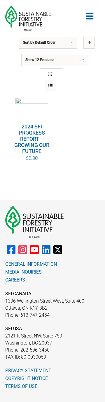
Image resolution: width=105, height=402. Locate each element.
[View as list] (50, 85)
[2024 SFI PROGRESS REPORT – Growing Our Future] (32, 110)
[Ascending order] (89, 43)
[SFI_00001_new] (28, 8)
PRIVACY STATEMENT (28, 370)
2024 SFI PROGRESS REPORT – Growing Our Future (31, 138)
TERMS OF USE (21, 386)
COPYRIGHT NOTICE (26, 378)
